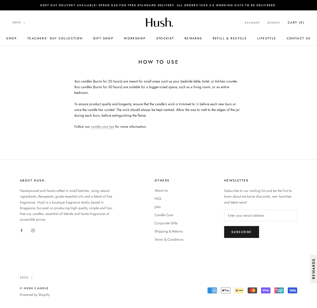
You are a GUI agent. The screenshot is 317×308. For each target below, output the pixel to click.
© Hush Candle (34, 288)
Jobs (158, 206)
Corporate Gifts (166, 223)
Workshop (135, 38)
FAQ (158, 198)
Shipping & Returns (169, 231)
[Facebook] (21, 230)
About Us (161, 190)
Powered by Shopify (35, 294)
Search (273, 23)
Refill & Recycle (230, 38)
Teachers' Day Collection (55, 38)
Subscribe (241, 232)
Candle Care (164, 214)
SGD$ (16, 22)
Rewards (193, 38)
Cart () (296, 22)
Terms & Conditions (169, 239)
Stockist (165, 38)
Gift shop (103, 38)
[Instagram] (33, 230)
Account (252, 23)
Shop (11, 38)
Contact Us (299, 38)
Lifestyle (266, 38)
